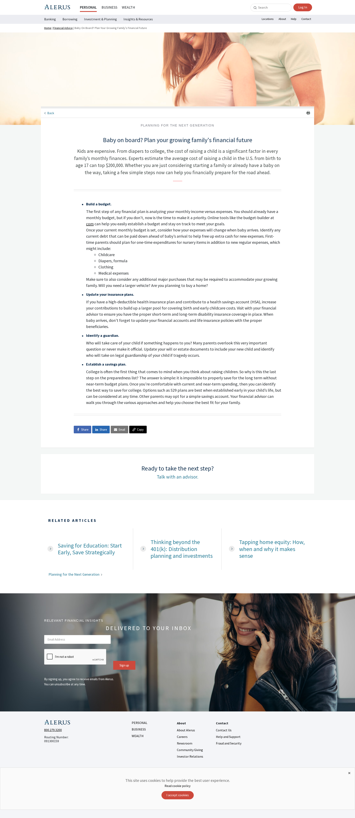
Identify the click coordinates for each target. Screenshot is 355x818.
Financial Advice (63, 28)
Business (109, 7)
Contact (306, 19)
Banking (50, 19)
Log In (302, 7)
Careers (182, 737)
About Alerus (186, 730)
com (90, 223)
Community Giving (190, 750)
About (282, 19)
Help (293, 19)
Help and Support (228, 737)
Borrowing (69, 19)
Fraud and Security (228, 743)
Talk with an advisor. (177, 477)
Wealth (128, 7)
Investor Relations (190, 756)
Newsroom (184, 743)
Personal (88, 7)
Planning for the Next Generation (73, 574)
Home (47, 28)
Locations (268, 19)
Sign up (124, 665)
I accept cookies (177, 795)
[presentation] (75, 657)
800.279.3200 (53, 730)
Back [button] (50, 113)
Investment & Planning (100, 19)
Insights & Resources (138, 19)
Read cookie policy (177, 786)
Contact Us (224, 730)
